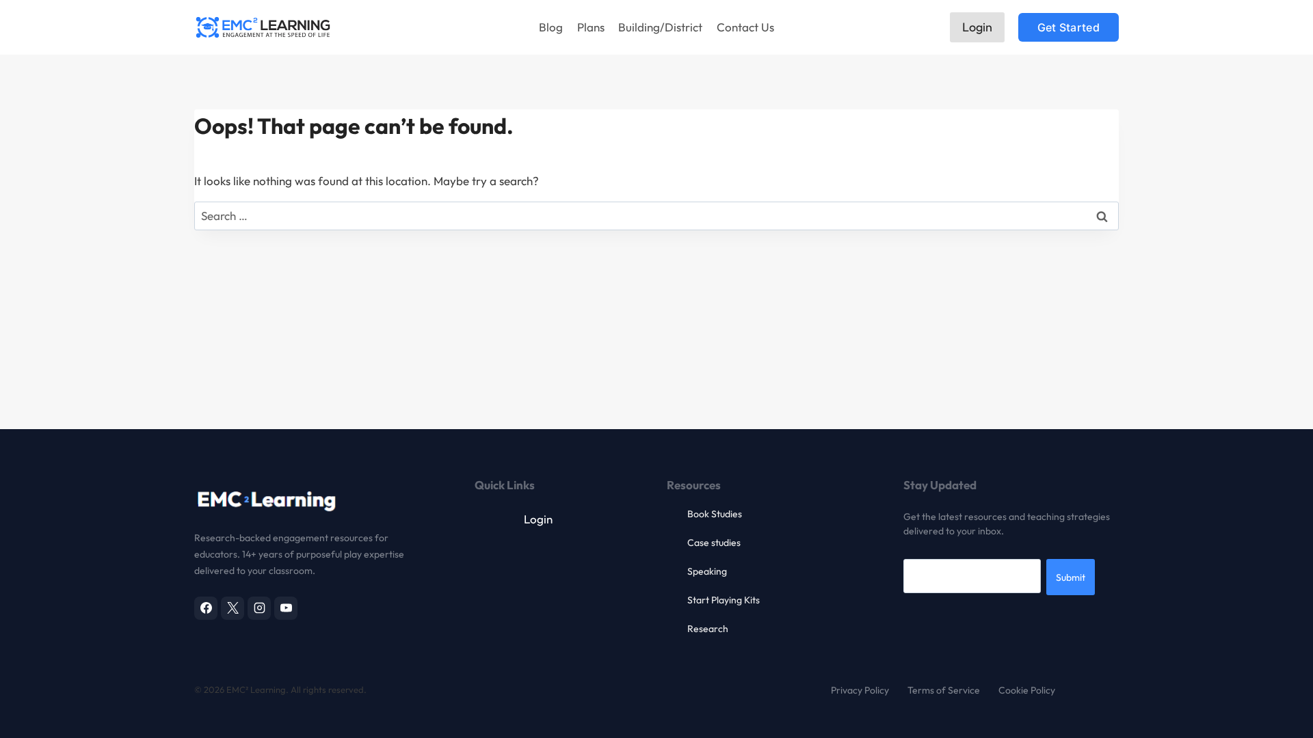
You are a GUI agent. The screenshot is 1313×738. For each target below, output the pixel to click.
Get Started (1068, 27)
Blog (551, 27)
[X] (232, 608)
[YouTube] (285, 608)
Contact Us (745, 27)
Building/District (660, 27)
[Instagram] (259, 608)
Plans (591, 27)
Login (977, 27)
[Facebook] (205, 608)
